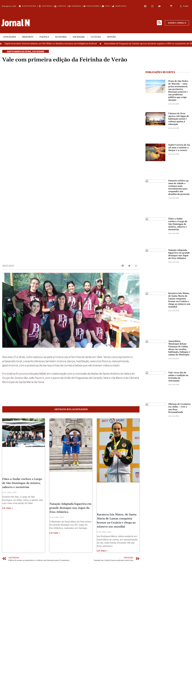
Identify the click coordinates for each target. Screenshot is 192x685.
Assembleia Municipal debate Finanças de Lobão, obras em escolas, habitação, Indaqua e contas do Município (179, 348)
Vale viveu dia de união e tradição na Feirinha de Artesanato (178, 376)
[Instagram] (152, 6)
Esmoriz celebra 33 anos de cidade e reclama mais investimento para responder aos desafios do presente (179, 187)
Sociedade (79, 37)
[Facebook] (145, 6)
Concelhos (9, 37)
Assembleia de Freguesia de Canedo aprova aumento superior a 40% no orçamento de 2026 (135, 43)
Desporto (27, 37)
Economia (61, 37)
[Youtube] (159, 6)
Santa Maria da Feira (19, 51)
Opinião (111, 37)
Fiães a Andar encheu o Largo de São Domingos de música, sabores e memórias (22, 483)
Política (44, 37)
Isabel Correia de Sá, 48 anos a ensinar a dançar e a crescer (179, 148)
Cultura (96, 37)
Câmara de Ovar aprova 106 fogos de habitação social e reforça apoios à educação (178, 119)
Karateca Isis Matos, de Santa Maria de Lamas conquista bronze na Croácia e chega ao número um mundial (179, 300)
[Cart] (171, 6)
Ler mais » (7, 508)
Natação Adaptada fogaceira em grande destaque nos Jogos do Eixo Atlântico (71, 508)
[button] (159, 22)
